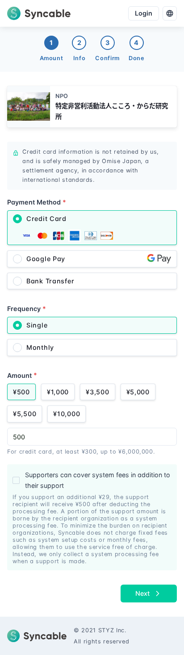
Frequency (26, 308)
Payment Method (36, 202)
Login (143, 13)
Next (142, 593)
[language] (170, 13)
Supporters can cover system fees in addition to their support (97, 480)
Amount (22, 375)
